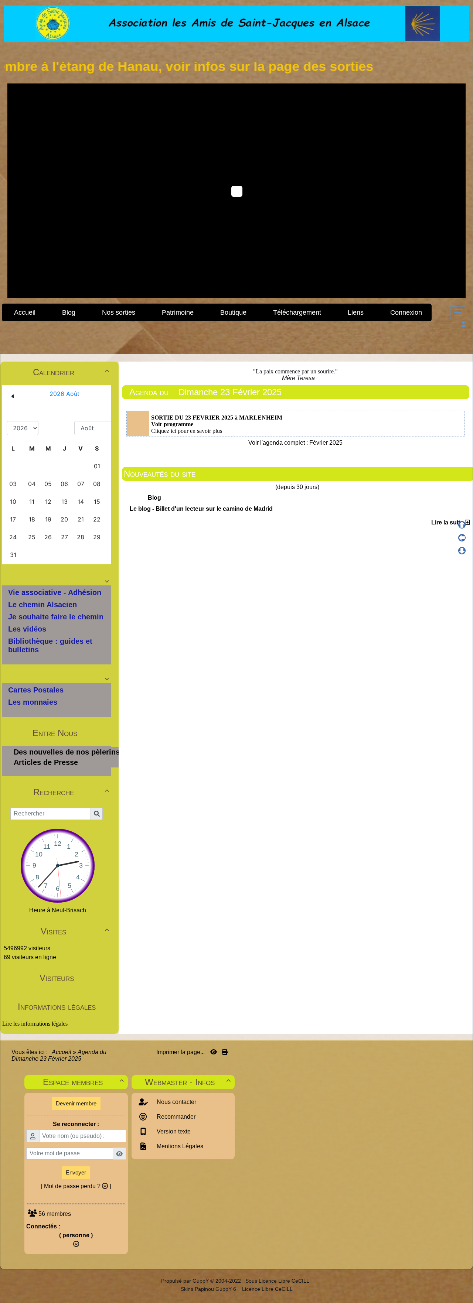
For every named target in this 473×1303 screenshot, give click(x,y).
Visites (75, 931)
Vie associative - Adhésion (54, 592)
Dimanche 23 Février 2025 (230, 392)
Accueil (62, 1052)
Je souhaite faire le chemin (55, 617)
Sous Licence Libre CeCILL (277, 1281)
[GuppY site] (154, 1281)
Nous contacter (175, 1102)
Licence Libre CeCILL (267, 1289)
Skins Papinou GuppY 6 (210, 1289)
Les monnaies (32, 702)
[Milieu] (462, 537)
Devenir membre (76, 1103)
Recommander (175, 1117)
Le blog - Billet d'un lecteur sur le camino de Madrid (201, 509)
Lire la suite (448, 522)
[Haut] (462, 525)
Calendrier (71, 372)
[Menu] (458, 312)
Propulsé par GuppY (185, 1281)
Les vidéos (27, 629)
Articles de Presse (46, 762)
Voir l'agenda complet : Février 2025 (295, 443)
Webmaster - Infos (188, 1082)
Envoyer (76, 1172)
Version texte (173, 1131)
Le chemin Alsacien (42, 605)
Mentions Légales (179, 1146)
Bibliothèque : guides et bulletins (50, 645)
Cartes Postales (36, 690)
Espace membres (83, 1082)
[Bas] (462, 550)
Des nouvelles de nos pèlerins (67, 752)
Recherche (71, 792)
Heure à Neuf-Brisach (57, 910)
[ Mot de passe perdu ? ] (76, 1186)
